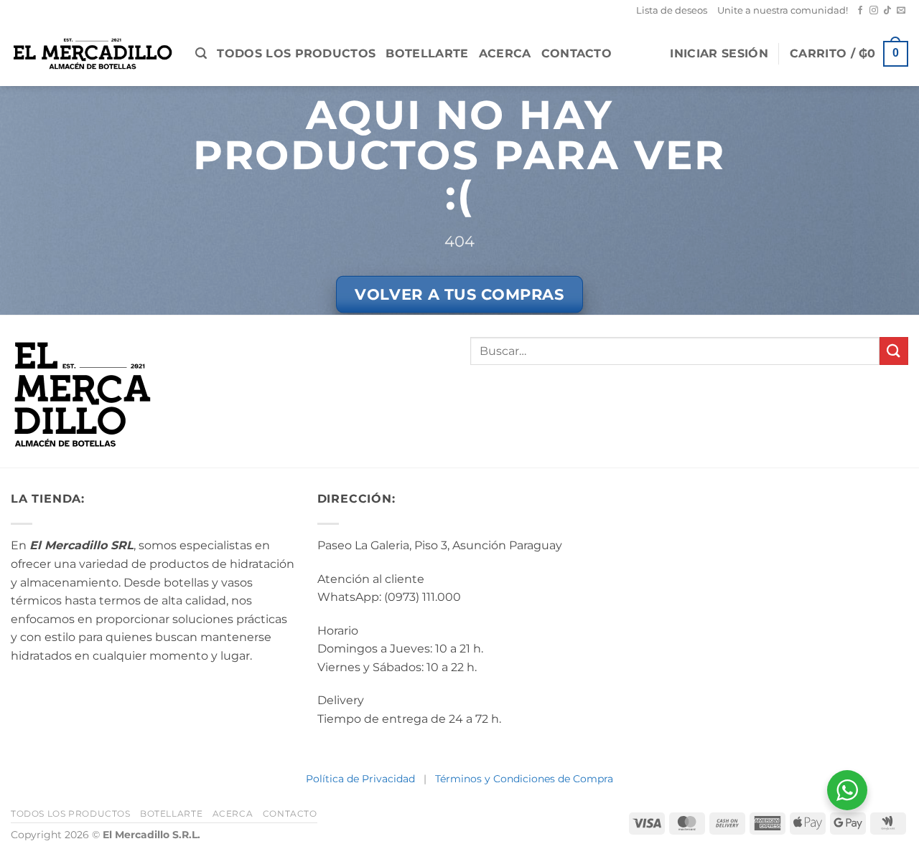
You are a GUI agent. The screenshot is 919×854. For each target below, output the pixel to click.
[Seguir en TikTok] (887, 11)
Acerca (505, 53)
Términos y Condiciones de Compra (524, 778)
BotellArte (427, 53)
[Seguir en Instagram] (873, 11)
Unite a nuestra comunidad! (782, 10)
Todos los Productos (296, 53)
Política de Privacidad (360, 778)
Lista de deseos (671, 10)
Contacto (576, 53)
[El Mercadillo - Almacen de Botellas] (92, 53)
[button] (201, 53)
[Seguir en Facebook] (860, 11)
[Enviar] (894, 351)
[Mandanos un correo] (901, 11)
